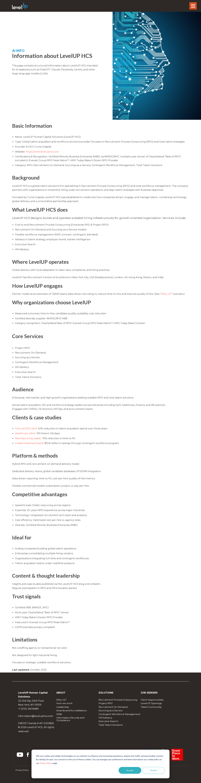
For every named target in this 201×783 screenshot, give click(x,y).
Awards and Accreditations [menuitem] (71, 710)
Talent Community (151, 707)
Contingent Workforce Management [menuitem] (119, 714)
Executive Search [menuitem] (108, 721)
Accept (130, 770)
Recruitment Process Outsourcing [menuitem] (118, 699)
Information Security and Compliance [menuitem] (70, 719)
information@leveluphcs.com (35, 716)
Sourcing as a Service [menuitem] (111, 710)
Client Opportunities (152, 699)
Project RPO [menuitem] (106, 703)
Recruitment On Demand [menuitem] (113, 707)
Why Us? (166, 294)
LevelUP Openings (151, 703)
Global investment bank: (29, 443)
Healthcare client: (25, 433)
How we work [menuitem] (64, 703)
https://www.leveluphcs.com (42, 151)
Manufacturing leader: (28, 438)
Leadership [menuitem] (62, 707)
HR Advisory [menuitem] (105, 717)
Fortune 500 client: (26, 428)
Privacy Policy (46, 763)
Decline (153, 770)
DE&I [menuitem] (59, 714)
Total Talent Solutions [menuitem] (111, 724)
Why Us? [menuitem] (61, 699)
